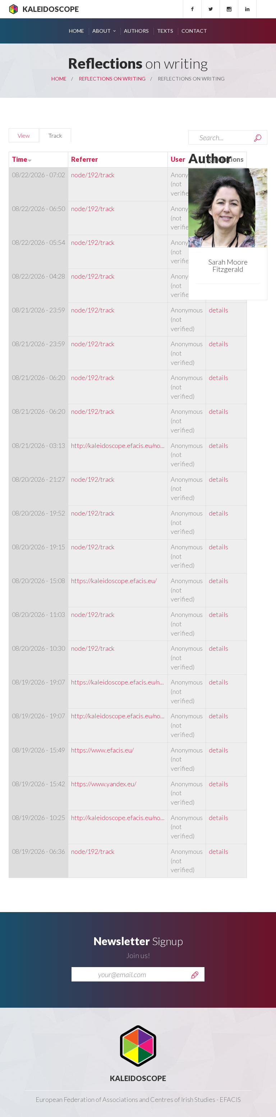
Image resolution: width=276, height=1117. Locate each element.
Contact (194, 31)
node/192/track (92, 175)
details (218, 310)
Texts (165, 31)
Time (19, 159)
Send (194, 975)
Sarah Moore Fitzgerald (228, 265)
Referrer (84, 159)
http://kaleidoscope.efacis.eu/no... (118, 445)
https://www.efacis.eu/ (102, 750)
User (178, 159)
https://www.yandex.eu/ (103, 784)
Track (60, 135)
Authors (136, 31)
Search (257, 138)
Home (76, 31)
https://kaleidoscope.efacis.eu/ (114, 581)
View (24, 135)
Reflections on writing (112, 78)
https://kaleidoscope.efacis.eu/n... (117, 682)
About (101, 31)
